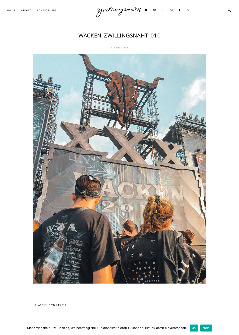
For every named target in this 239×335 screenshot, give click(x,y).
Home (11, 10)
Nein (206, 328)
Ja (194, 328)
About (26, 10)
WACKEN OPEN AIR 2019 (52, 305)
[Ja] (233, 328)
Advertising (46, 10)
